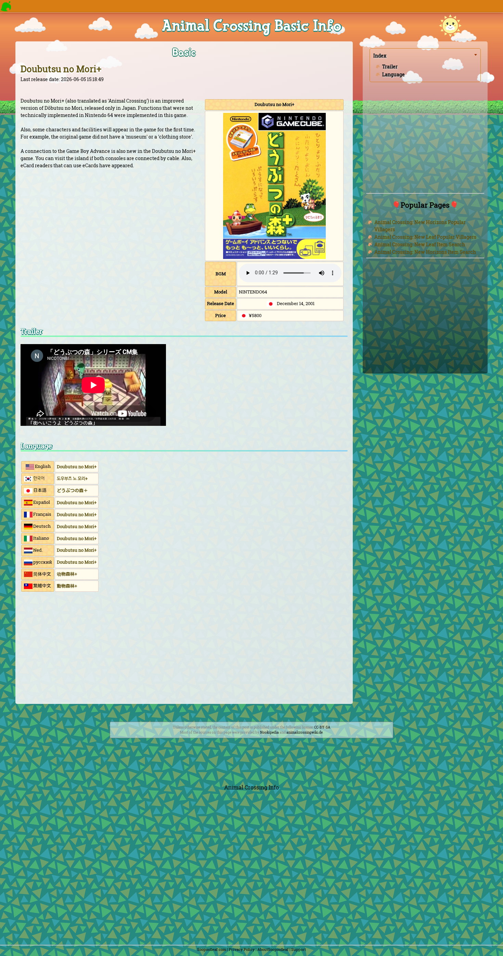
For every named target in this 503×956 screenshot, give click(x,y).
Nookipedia (269, 732)
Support (298, 949)
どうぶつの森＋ (72, 490)
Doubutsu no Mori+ (61, 69)
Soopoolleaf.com (211, 949)
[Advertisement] (184, 649)
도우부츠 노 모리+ (72, 478)
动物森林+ (67, 574)
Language (393, 74)
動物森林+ (67, 586)
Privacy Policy (242, 949)
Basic (184, 52)
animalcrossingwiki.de (304, 732)
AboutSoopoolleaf (272, 949)
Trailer (390, 66)
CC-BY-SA (322, 727)
